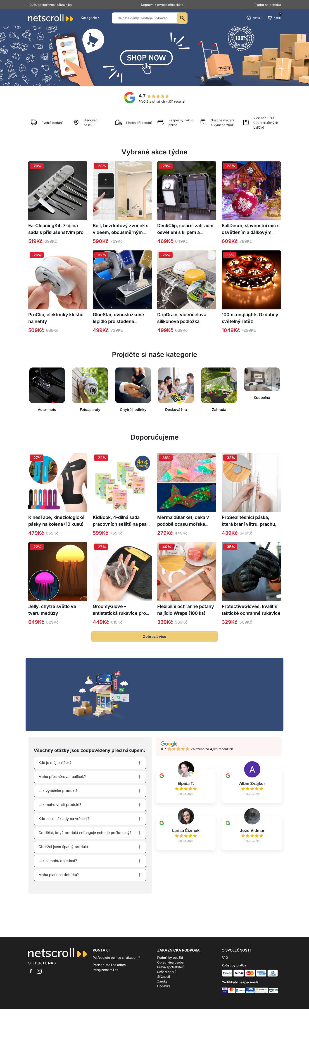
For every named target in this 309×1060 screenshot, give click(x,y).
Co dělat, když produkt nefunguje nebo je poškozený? (84, 832)
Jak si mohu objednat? (57, 860)
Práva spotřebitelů (170, 967)
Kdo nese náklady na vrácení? (63, 818)
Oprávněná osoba (170, 962)
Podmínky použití (170, 957)
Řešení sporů (166, 972)
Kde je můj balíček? (54, 762)
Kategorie (89, 18)
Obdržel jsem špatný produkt (63, 846)
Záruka (162, 981)
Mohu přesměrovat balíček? (62, 776)
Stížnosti (163, 976)
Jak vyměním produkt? (57, 790)
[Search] (182, 18)
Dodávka (164, 986)
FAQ (225, 957)
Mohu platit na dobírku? (58, 874)
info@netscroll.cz (105, 970)
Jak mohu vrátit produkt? (59, 804)
